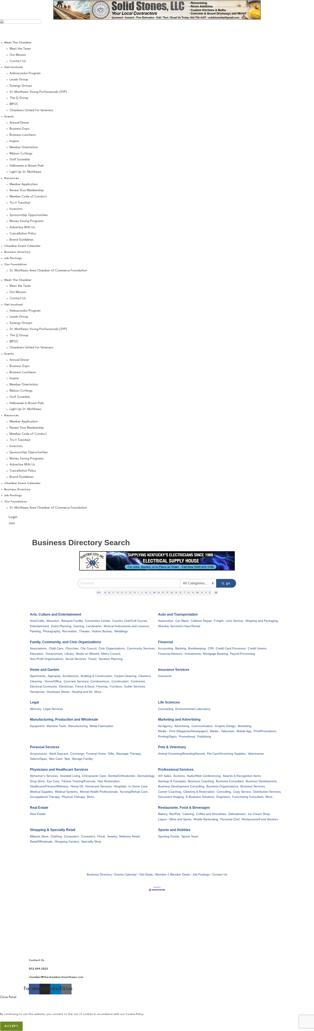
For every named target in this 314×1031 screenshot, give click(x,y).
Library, (70, 653)
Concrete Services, (76, 681)
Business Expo (20, 128)
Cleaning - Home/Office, (46, 681)
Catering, (188, 814)
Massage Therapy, (128, 753)
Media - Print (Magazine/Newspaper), (183, 731)
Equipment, (37, 726)
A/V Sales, (165, 776)
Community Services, (141, 648)
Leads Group (19, 79)
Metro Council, (111, 653)
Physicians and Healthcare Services (59, 769)
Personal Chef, (230, 819)
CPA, (211, 648)
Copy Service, (242, 791)
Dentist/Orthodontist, (122, 776)
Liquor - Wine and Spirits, (175, 819)
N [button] (159, 592)
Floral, (101, 836)
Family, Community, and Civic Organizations (65, 642)
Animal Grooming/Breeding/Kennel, (182, 753)
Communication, (202, 726)
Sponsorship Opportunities (29, 215)
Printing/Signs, (168, 736)
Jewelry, (112, 836)
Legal (34, 702)
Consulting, (224, 791)
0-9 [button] (98, 592)
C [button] (113, 592)
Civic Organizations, (112, 648)
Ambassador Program (25, 73)
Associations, (39, 648)
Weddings (121, 631)
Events (9, 116)
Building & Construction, (97, 676)
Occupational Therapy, (45, 796)
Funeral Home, (96, 753)
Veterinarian (256, 753)
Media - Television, (222, 731)
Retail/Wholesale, (41, 841)
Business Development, (261, 781)
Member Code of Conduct (28, 196)
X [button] (201, 592)
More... (99, 691)
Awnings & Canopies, (172, 781)
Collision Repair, (202, 620)
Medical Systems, (67, 791)
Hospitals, (120, 786)
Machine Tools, (57, 726)
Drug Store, (37, 781)
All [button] (216, 592)
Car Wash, (182, 620)
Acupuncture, (39, 753)
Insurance (165, 676)
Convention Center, (98, 620)
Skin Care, (56, 758)
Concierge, (77, 753)
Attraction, (53, 620)
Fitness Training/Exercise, (79, 781)
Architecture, (70, 676)
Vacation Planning (110, 659)
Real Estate (39, 807)
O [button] (163, 592)
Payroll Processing (242, 653)
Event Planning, (61, 626)
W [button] (197, 592)
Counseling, (166, 709)
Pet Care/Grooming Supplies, (227, 753)
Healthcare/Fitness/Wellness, (49, 786)
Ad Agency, (165, 726)
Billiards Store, (39, 836)
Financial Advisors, (170, 653)
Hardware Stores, (58, 691)
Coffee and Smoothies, (211, 814)
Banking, (181, 648)
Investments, (193, 653)
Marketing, (245, 726)
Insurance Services (173, 669)
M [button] (154, 592)
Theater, (84, 631)
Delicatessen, (237, 814)
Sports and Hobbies (174, 830)
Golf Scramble (20, 159)
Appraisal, (54, 676)
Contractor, (138, 681)
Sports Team (189, 836)
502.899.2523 (38, 968)
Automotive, (166, 620)
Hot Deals (146, 874)
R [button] (176, 592)
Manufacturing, (78, 726)
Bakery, (163, 814)
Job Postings (13, 258)
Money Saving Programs (27, 221)
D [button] (118, 592)
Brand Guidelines (22, 239)
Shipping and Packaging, (262, 620)
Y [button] (206, 592)
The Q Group (19, 98)
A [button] (105, 592)
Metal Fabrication (101, 726)
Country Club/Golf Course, (130, 620)
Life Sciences (169, 702)
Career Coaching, (170, 791)
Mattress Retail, (129, 836)
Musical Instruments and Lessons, (127, 626)
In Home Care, (138, 786)
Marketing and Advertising (179, 719)
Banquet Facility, (72, 620)
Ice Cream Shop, (259, 814)
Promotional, (187, 736)
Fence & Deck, (85, 686)
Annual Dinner (19, 122)
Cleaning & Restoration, (199, 791)
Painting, (36, 631)
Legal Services (53, 709)
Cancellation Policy (23, 233)
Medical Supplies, (42, 791)
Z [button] (210, 592)
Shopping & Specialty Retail (52, 830)
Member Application (24, 184)
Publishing (204, 736)
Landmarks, (94, 626)
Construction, (120, 681)
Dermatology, (146, 776)
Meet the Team (20, 48)
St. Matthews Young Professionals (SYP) (38, 92)
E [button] (122, 592)
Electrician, (66, 686)
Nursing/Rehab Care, (134, 791)
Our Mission (18, 55)
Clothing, (57, 836)
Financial (165, 642)
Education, (37, 653)
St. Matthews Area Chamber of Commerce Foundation (48, 270)
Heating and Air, (82, 691)
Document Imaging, (171, 796)
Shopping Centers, (67, 841)
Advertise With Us (22, 227)
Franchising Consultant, (248, 796)
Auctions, (179, 776)
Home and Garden (44, 669)
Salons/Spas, (39, 758)
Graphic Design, (225, 726)
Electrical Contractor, (44, 686)
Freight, (219, 620)
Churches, (72, 648)
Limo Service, (235, 620)
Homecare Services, (99, 786)
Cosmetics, (88, 836)
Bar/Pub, (175, 814)
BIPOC (14, 104)
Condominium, (100, 681)
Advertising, (182, 726)
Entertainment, (40, 626)
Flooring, (102, 686)
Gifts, (111, 753)
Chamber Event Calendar (22, 245)
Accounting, (166, 648)
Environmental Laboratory (192, 709)
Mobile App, (244, 731)
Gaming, (79, 626)
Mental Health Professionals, (99, 791)
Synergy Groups (21, 85)
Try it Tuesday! (20, 202)
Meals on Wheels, (88, 653)
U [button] (188, 592)
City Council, (89, 648)
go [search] (228, 583)
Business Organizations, (222, 786)
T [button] (184, 592)
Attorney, (36, 709)
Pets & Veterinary (172, 747)
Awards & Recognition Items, (242, 776)
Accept (11, 1026)
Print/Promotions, (265, 731)
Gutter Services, (135, 686)
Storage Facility (82, 758)
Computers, (72, 836)
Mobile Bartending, (206, 819)
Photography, (52, 631)
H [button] (135, 592)
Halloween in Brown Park (27, 165)
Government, (54, 653)
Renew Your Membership (27, 190)
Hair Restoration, (109, 781)
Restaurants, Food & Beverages (184, 807)
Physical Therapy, (74, 796)
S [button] (180, 592)
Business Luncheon (23, 135)
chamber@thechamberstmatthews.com (56, 977)
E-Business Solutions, (200, 796)
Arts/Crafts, (37, 620)
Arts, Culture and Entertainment (55, 614)
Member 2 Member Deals (172, 874)
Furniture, (116, 686)
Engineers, (223, 796)
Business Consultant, (230, 781)
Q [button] (172, 592)
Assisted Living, (70, 776)
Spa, (67, 758)
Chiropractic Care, (94, 776)
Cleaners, (144, 676)
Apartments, (38, 676)
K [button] (146, 592)
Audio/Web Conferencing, (204, 776)
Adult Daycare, (59, 753)
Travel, (92, 659)
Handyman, (37, 691)
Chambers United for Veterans (31, 110)
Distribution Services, (267, 791)
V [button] (193, 592)
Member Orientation (24, 147)
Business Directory (17, 251)
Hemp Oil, (77, 786)
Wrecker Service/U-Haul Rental (179, 626)
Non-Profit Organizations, (47, 659)
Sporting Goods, (169, 836)
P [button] (167, 592)
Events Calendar (125, 874)
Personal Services (44, 747)
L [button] (150, 592)
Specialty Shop (91, 841)
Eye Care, (53, 781)
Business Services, (253, 786)
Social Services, (76, 659)
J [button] (142, 592)
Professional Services (176, 769)
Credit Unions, (257, 648)
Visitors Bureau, (102, 631)
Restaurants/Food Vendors (260, 819)
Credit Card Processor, (231, 648)
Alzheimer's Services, (44, 776)
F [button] (126, 592)
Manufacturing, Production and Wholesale (64, 719)
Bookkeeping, (197, 648)
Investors (16, 209)
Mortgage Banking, (216, 653)
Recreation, (70, 631)
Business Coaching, (201, 781)
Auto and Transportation (178, 614)
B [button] (109, 592)
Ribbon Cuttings (21, 153)
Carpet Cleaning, (125, 676)
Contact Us (18, 61)
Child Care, (56, 648)
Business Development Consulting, (181, 786)
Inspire (14, 141)
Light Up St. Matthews (25, 172)
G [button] (130, 592)
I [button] (138, 592)
